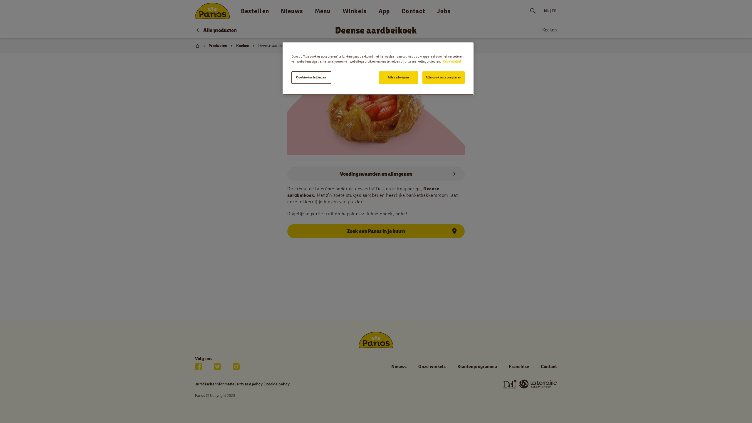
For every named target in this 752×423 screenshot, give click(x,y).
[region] (378, 68)
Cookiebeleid (452, 61)
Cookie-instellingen (311, 77)
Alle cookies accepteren (443, 77)
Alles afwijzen (398, 77)
